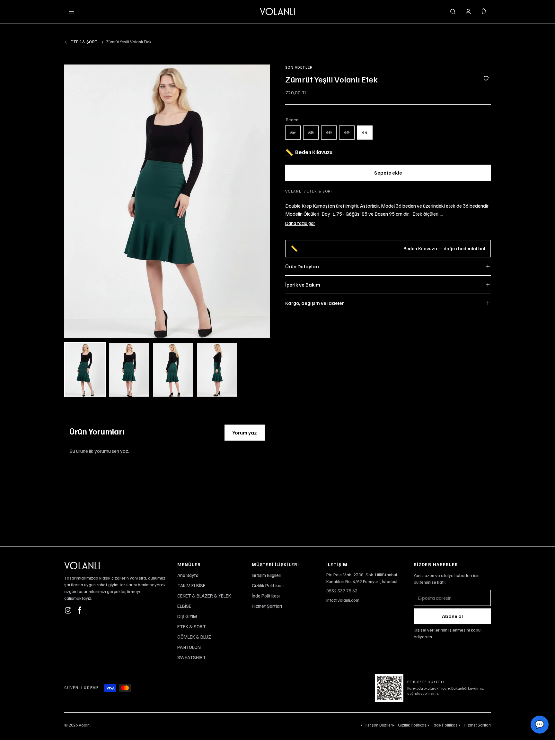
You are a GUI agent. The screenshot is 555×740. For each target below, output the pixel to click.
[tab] (85, 369)
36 (293, 132)
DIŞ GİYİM (187, 616)
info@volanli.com (342, 600)
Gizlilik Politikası (268, 585)
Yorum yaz (245, 432)
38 (311, 132)
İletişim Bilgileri (266, 575)
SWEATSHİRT (191, 657)
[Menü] (71, 11)
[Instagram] (68, 610)
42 (347, 132)
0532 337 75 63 (341, 590)
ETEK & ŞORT (191, 626)
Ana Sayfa (187, 575)
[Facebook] (80, 610)
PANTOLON (189, 647)
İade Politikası (266, 595)
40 (329, 132)
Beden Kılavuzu (308, 152)
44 (365, 132)
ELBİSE (184, 606)
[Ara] (453, 11)
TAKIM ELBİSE (191, 585)
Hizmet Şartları (267, 606)
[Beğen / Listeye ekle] (486, 79)
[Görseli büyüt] (167, 201)
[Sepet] (484, 11)
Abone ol (452, 616)
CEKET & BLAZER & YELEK (204, 595)
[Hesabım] (468, 11)
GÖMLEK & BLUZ (194, 637)
